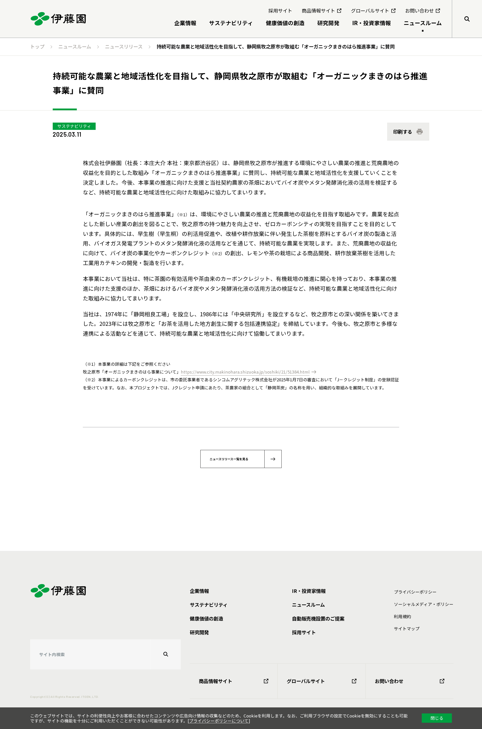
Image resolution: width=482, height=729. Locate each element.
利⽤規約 (402, 616)
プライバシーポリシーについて (219, 721)
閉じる (437, 718)
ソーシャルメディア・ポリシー (423, 604)
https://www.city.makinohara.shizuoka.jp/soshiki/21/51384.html (245, 372)
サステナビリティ (74, 126)
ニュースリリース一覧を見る (229, 459)
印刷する (402, 131)
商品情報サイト (215, 681)
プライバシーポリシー (415, 592)
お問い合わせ (389, 681)
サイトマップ (406, 629)
